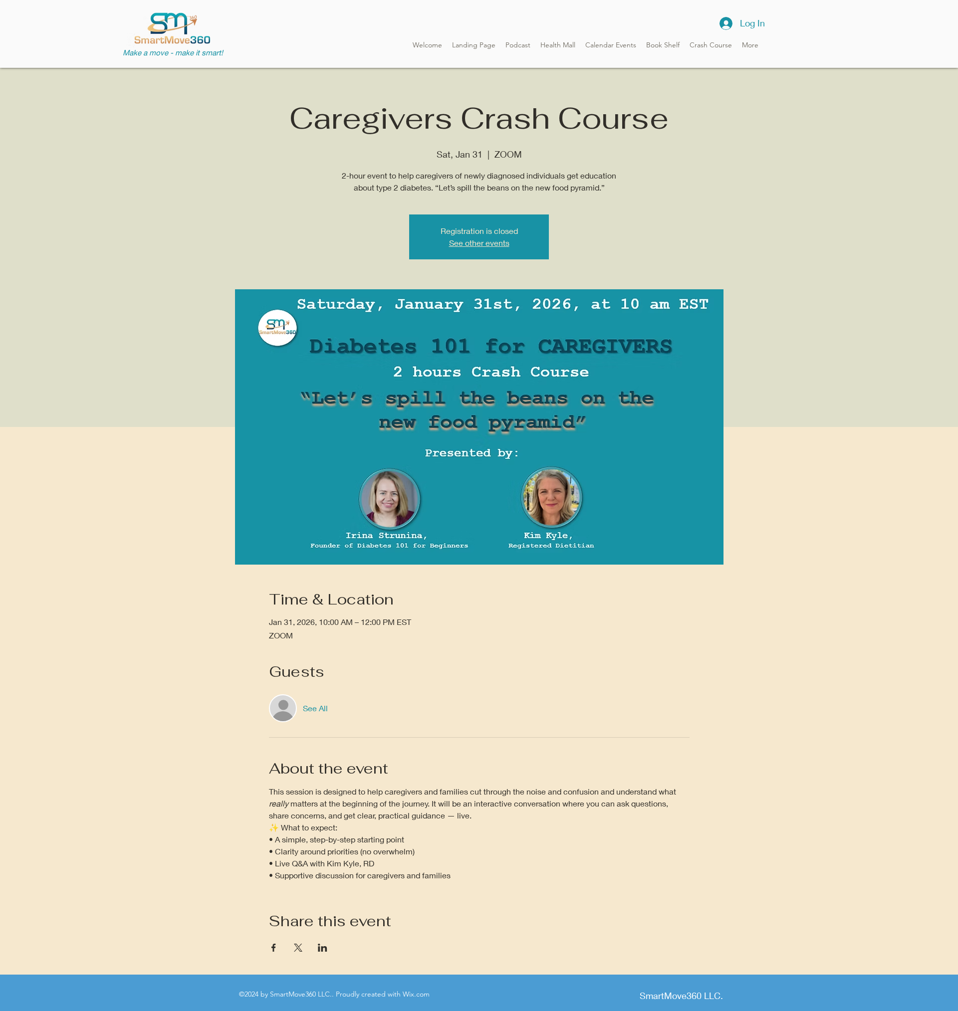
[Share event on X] (298, 948)
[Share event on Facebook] (273, 948)
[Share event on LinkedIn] (322, 948)
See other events (479, 242)
